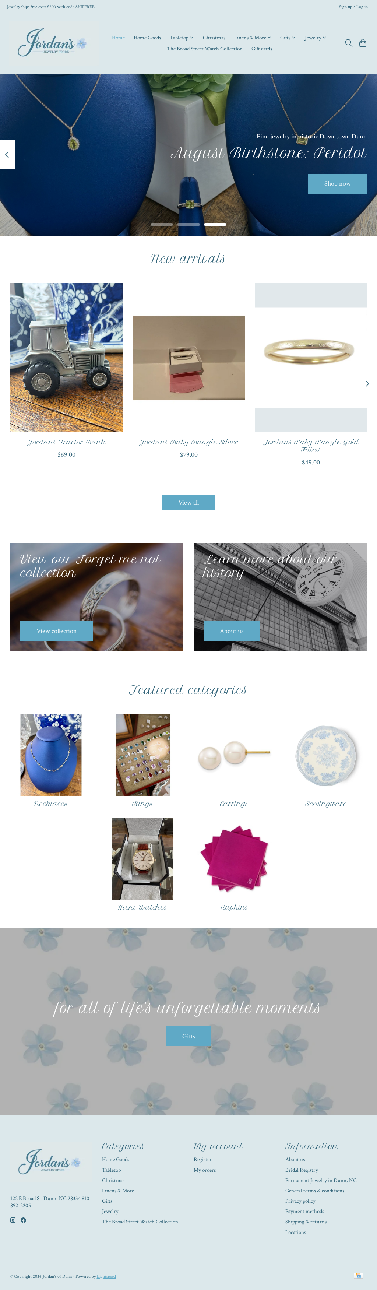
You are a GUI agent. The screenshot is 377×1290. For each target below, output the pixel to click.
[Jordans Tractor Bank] (66, 357)
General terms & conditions (314, 1190)
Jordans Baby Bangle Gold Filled (311, 446)
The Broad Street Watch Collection (205, 48)
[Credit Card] (358, 1276)
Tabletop (111, 1170)
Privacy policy (300, 1201)
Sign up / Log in (353, 7)
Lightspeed (106, 1276)
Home (118, 37)
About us (295, 1159)
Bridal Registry (301, 1170)
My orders (205, 1170)
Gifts (188, 1036)
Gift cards (261, 48)
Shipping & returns (306, 1221)
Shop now (337, 183)
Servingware (326, 804)
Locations (295, 1232)
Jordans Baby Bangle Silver (188, 442)
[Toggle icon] (348, 43)
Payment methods (304, 1211)
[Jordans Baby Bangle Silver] (189, 357)
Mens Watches (142, 907)
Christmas (214, 37)
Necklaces (51, 804)
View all (188, 502)
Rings (142, 804)
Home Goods (147, 37)
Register (203, 1159)
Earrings (234, 804)
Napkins (234, 907)
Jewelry (110, 1211)
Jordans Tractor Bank (66, 442)
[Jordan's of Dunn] (54, 43)
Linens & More (118, 1190)
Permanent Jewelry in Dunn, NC (321, 1180)
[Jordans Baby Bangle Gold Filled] (311, 357)
